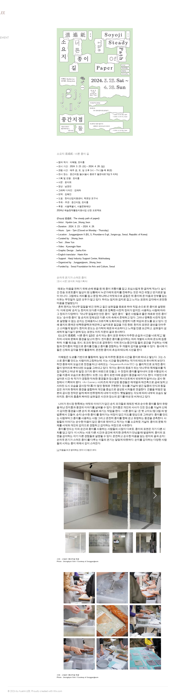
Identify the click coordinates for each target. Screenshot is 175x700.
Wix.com (57, 691)
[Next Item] (155, 495)
